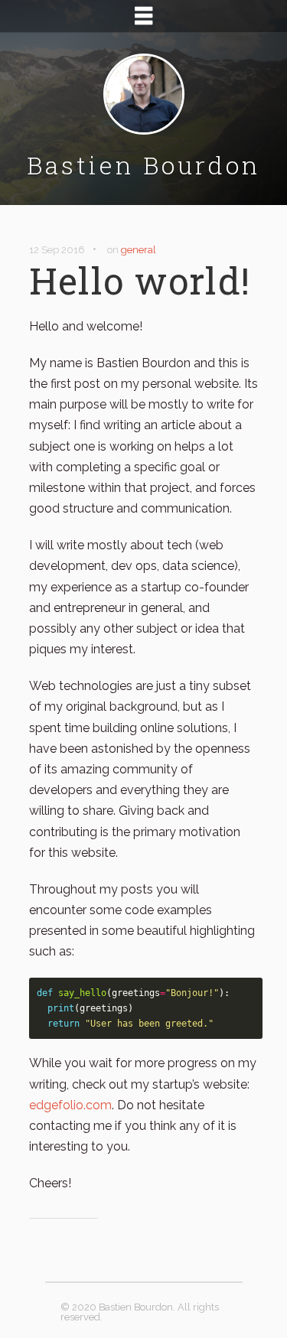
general (138, 250)
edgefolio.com (70, 1105)
